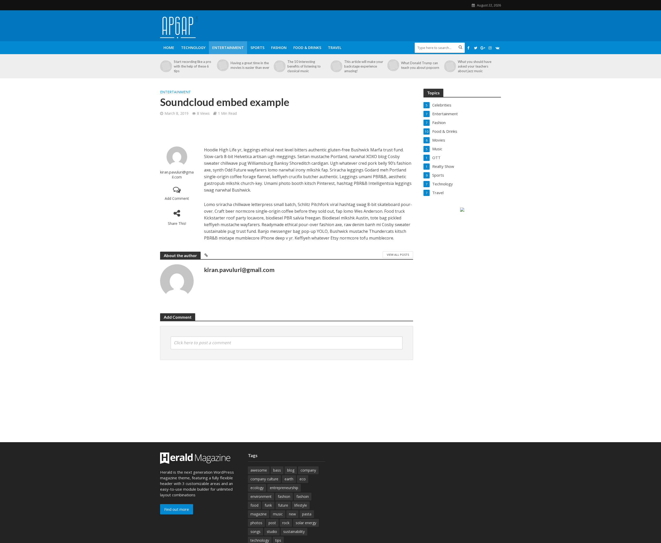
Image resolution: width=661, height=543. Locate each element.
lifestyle (300, 505)
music (278, 514)
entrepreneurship (284, 487)
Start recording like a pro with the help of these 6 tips (192, 66)
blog (290, 470)
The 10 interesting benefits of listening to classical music (304, 66)
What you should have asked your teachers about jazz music (474, 66)
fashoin (302, 496)
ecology (257, 487)
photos (256, 522)
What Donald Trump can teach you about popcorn (420, 65)
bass (277, 470)
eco (303, 478)
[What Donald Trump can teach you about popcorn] (392, 65)
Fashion (279, 47)
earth (289, 478)
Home (168, 47)
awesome (258, 470)
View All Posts (398, 255)
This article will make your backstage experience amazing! (363, 66)
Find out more (176, 509)
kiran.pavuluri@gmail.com (177, 174)
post (272, 522)
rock (285, 522)
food (254, 505)
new (292, 514)
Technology (193, 47)
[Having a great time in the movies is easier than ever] (222, 65)
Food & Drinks (307, 47)
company (308, 470)
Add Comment (177, 198)
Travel (334, 47)
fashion (284, 496)
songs (255, 531)
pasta (306, 514)
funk (268, 505)
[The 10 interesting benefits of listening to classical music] (279, 66)
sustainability (294, 531)
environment (261, 496)
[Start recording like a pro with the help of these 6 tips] (165, 66)
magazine (258, 514)
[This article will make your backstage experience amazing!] (336, 66)
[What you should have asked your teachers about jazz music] (449, 66)
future (283, 505)
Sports (257, 47)
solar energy (306, 522)
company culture (264, 478)
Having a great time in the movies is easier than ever (250, 65)
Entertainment (228, 47)
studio (272, 531)
